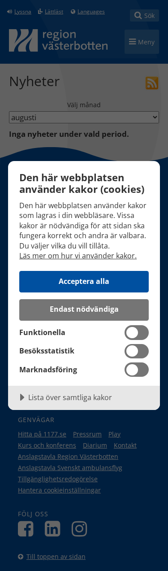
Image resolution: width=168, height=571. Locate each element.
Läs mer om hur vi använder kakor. (78, 256)
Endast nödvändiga (84, 309)
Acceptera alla (84, 281)
